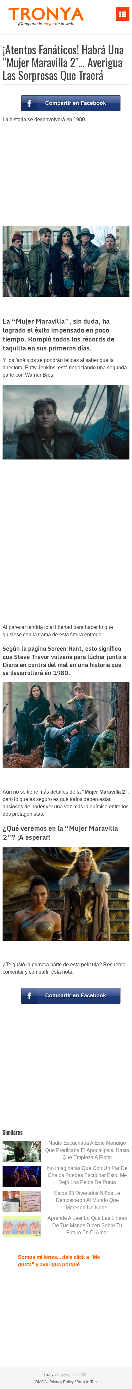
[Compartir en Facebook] (71, 103)
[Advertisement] (66, 174)
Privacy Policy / (62, 1382)
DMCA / (41, 1382)
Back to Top (87, 1382)
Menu (122, 14)
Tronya (50, 1374)
